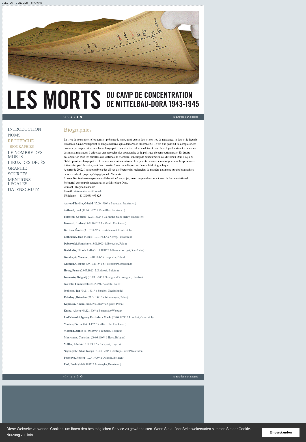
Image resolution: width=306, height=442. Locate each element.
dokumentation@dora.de (88, 191)
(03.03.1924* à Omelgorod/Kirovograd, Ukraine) (103, 277)
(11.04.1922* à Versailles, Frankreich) (94, 210)
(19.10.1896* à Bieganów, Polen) (94, 257)
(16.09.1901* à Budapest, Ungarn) (92, 344)
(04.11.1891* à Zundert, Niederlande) (93, 290)
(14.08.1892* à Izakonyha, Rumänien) (92, 364)
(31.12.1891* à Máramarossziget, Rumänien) (104, 250)
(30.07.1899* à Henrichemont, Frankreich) (97, 230)
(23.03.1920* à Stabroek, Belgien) (91, 270)
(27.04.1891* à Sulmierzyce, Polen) (96, 297)
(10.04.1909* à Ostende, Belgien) (93, 357)
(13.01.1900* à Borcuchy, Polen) (95, 243)
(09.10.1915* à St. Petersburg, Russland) (98, 264)
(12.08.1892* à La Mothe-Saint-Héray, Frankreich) (104, 216)
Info (30, 435)
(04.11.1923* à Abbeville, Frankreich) (95, 324)
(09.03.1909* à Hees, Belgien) (94, 337)
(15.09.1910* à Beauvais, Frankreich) (100, 203)
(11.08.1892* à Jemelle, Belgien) (93, 331)
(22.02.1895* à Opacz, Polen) (93, 304)
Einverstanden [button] (281, 432)
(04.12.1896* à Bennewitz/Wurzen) (93, 310)
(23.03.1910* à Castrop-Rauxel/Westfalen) (103, 351)
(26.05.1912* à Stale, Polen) (92, 284)
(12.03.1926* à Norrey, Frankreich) (98, 237)
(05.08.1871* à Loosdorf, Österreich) (108, 317)
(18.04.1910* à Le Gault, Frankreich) (95, 223)
